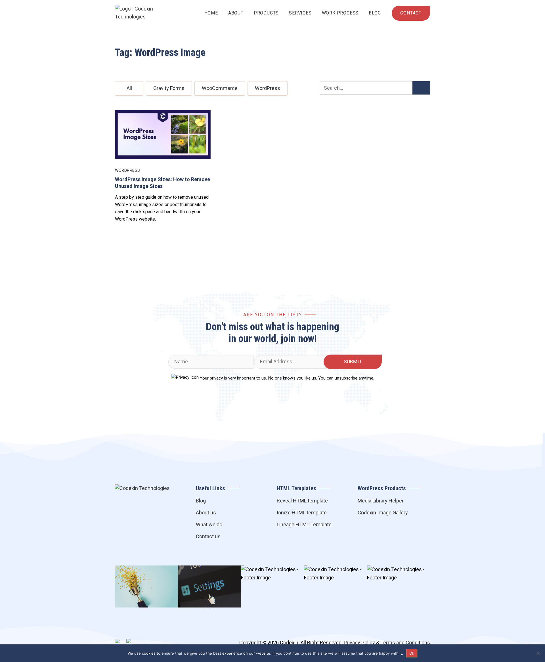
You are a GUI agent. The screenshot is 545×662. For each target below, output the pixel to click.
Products (266, 13)
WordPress (267, 88)
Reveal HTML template (302, 501)
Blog (375, 13)
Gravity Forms (169, 88)
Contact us (208, 536)
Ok (411, 653)
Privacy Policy (359, 643)
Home (211, 13)
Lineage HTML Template (304, 524)
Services (300, 13)
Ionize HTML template (302, 513)
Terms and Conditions (405, 643)
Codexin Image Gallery (383, 513)
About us (206, 513)
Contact (411, 13)
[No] (538, 653)
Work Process (340, 13)
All (129, 88)
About (236, 13)
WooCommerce (220, 88)
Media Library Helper (381, 501)
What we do (209, 524)
